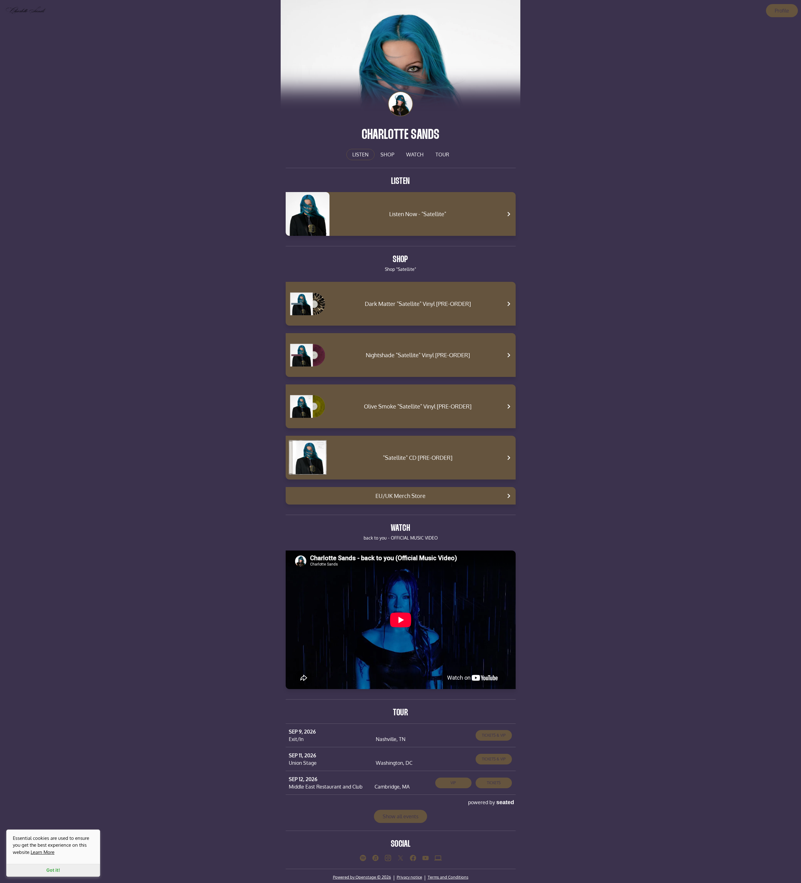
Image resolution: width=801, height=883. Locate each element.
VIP (453, 782)
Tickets (494, 782)
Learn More (42, 852)
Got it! (53, 870)
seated (505, 802)
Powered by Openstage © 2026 (362, 877)
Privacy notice (409, 877)
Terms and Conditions (448, 877)
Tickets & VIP (494, 735)
